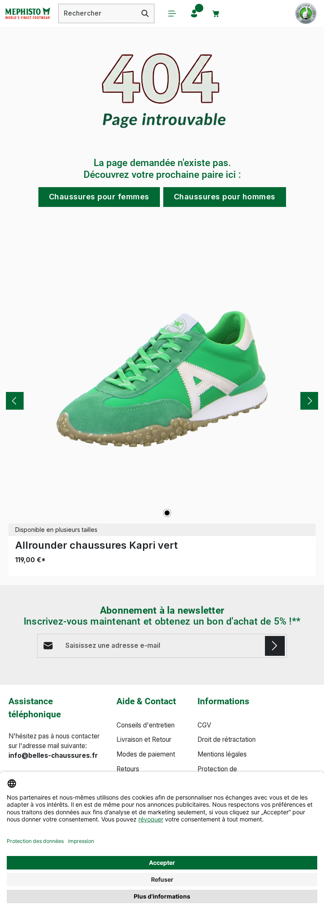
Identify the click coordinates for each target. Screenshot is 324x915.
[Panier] (216, 13)
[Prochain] (309, 401)
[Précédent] (15, 401)
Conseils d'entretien (145, 725)
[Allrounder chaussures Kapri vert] (162, 378)
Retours (127, 769)
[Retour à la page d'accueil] (27, 13)
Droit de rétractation (226, 739)
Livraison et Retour (143, 739)
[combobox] (97, 13)
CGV (204, 725)
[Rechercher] (145, 13)
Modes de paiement (145, 754)
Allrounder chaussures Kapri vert (96, 545)
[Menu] (172, 13)
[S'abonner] (275, 646)
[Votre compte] (194, 13)
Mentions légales (222, 754)
